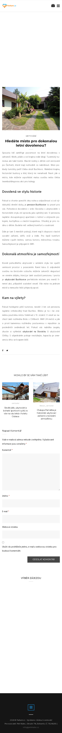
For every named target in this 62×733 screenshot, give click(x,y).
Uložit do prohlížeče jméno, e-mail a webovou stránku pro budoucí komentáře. (29, 549)
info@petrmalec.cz (31, 727)
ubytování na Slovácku (34, 331)
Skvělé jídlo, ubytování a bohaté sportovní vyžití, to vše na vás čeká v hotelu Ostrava (15, 412)
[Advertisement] (31, 44)
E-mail (5, 511)
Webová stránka (10, 527)
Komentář (7, 450)
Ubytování (31, 136)
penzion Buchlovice (36, 205)
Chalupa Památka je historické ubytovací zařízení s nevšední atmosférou (46, 414)
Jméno (6, 496)
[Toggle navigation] (58, 6)
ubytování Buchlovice (15, 279)
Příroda (42, 406)
